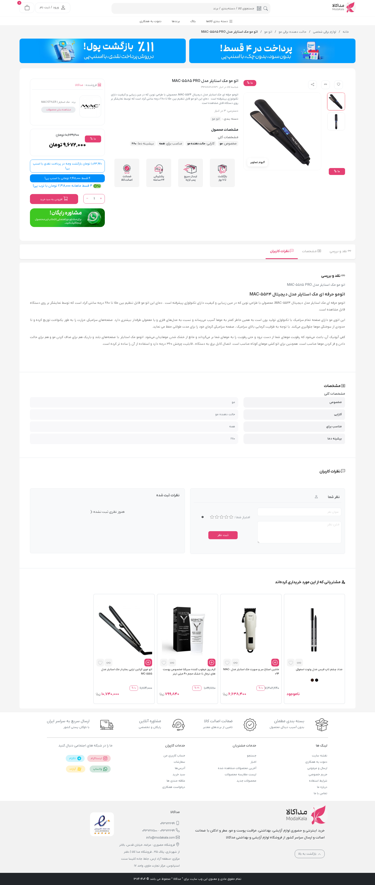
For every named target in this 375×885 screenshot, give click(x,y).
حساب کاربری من (174, 756)
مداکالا (79, 85)
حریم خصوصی (318, 774)
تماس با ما (320, 793)
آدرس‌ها (180, 768)
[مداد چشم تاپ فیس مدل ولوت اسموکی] (314, 630)
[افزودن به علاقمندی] (291, 662)
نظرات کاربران (280, 251)
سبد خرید (179, 774)
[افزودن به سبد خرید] (275, 662)
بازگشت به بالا (307, 854)
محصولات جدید (246, 781)
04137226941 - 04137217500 (158, 831)
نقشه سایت (319, 756)
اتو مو (216, 119)
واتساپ (98, 769)
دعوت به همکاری (316, 762)
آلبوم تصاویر (257, 162)
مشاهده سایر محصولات (58, 109)
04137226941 (167, 823)
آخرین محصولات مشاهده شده (237, 768)
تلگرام (73, 758)
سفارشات (179, 762)
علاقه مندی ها (176, 781)
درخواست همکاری (173, 787)
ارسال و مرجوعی (317, 768)
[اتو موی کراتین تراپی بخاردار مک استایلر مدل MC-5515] (124, 630)
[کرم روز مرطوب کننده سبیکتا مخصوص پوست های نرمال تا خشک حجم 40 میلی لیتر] (187, 630)
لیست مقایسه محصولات (240, 774)
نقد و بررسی (339, 251)
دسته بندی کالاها (217, 21)
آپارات (72, 769)
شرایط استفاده (318, 781)
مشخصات (309, 251)
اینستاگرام (97, 758)
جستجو (251, 756)
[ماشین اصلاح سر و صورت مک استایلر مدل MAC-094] (251, 630)
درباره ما (322, 787)
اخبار (253, 762)
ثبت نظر (223, 535)
